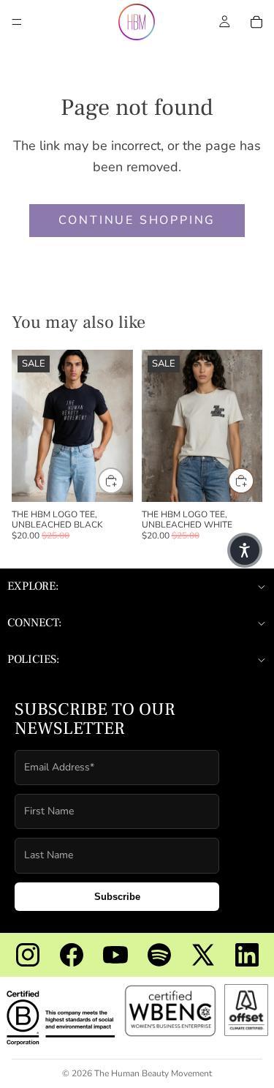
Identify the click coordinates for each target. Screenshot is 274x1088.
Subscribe (117, 896)
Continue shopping (137, 220)
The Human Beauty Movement (153, 1073)
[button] (244, 550)
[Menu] (17, 22)
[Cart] (256, 22)
